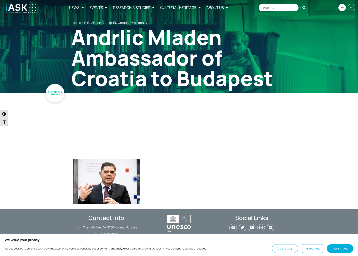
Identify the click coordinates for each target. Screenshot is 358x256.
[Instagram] (261, 227)
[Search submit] (304, 7)
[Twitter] (242, 227)
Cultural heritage (178, 7)
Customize (285, 248)
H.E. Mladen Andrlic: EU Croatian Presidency (115, 22)
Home (77, 22)
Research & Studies (131, 7)
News (74, 7)
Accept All (340, 248)
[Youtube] (251, 227)
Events (96, 7)
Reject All (312, 248)
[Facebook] (233, 227)
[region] (179, 245)
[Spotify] (270, 227)
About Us (215, 7)
